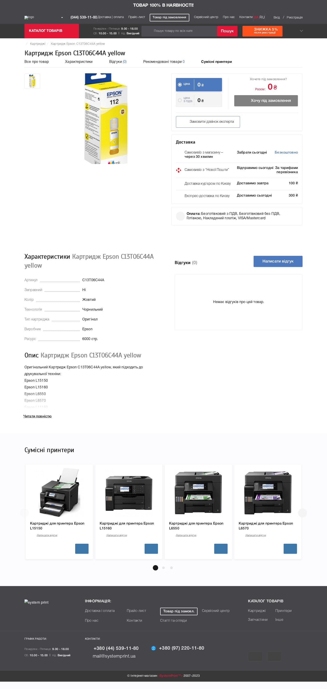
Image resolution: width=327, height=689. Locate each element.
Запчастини (258, 619)
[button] (155, 567)
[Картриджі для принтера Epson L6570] (267, 492)
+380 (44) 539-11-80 (116, 648)
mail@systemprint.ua (114, 656)
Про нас (229, 17)
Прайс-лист (136, 17)
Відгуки (118, 62)
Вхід (277, 17)
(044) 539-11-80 (83, 17)
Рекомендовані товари (164, 62)
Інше (279, 619)
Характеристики (79, 62)
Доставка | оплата (111, 17)
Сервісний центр (206, 17)
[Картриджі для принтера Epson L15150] (59, 492)
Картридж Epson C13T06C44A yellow (78, 44)
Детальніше (82, 549)
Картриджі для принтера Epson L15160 (127, 526)
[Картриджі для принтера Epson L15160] (128, 492)
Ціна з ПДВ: (188, 100)
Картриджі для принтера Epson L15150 (57, 526)
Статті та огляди (173, 620)
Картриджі (37, 44)
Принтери (283, 611)
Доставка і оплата (100, 611)
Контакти (246, 17)
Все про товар (36, 62)
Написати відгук (278, 261)
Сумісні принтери (216, 62)
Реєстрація (295, 17)
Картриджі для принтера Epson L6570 (266, 526)
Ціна (187, 84)
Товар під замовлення (169, 17)
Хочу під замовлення (271, 101)
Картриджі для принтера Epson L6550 (196, 526)
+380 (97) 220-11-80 (181, 648)
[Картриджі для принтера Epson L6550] (198, 492)
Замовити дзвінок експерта (212, 121)
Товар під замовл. (178, 611)
